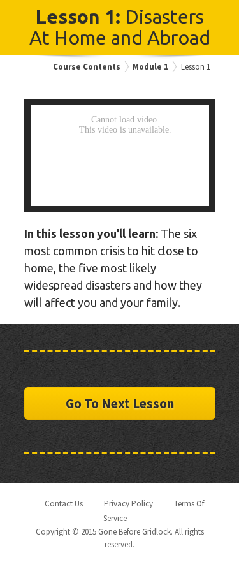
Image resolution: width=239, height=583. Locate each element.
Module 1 (150, 66)
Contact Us (64, 503)
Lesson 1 (195, 66)
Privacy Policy (128, 503)
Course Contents (86, 66)
